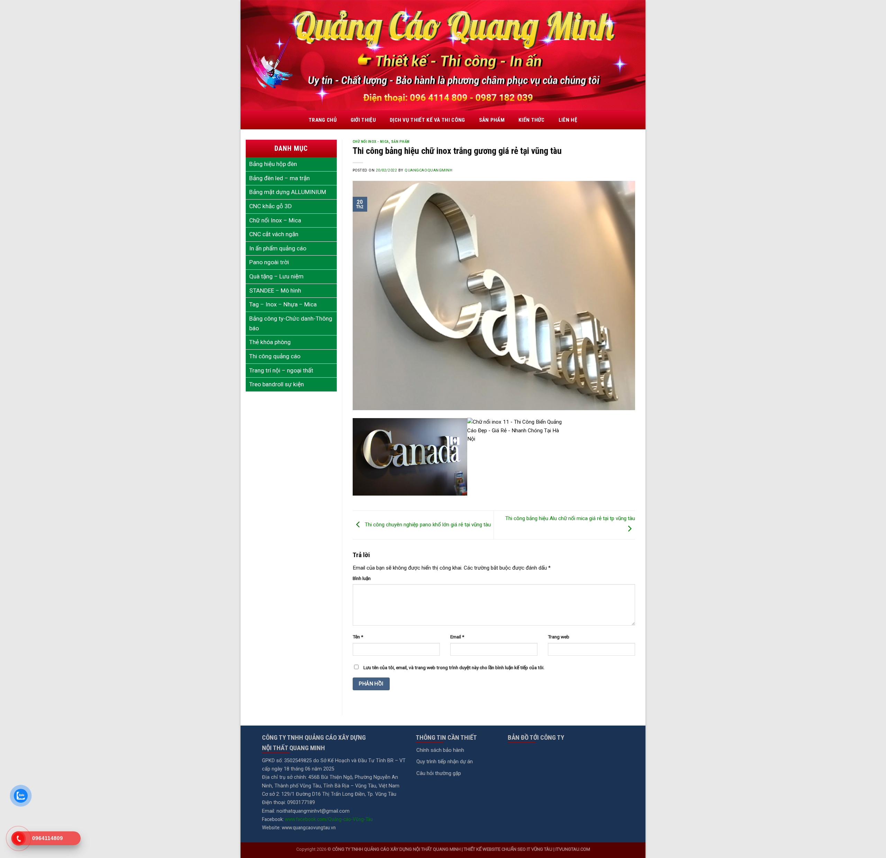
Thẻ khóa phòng (270, 342)
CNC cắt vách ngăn (273, 234)
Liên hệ (568, 120)
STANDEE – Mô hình (275, 290)
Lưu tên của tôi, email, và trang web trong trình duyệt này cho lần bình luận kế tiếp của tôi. (453, 667)
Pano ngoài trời (269, 262)
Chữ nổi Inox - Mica (371, 141)
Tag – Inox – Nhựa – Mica (283, 304)
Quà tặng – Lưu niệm (276, 276)
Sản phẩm (492, 120)
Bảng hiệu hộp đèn (273, 163)
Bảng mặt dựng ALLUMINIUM (287, 191)
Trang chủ (323, 120)
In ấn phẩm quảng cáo (277, 248)
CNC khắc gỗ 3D (270, 206)
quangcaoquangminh (428, 170)
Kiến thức (531, 120)
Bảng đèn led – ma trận (279, 178)
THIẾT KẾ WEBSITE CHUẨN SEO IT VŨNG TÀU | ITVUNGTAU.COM (527, 849)
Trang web (558, 636)
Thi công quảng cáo (274, 356)
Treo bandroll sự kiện (276, 384)
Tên (358, 636)
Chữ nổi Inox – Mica (275, 220)
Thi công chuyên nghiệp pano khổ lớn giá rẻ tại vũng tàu (427, 525)
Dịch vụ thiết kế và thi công (427, 120)
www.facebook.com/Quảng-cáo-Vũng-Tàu (329, 819)
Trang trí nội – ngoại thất (281, 370)
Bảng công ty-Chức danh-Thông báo (290, 323)
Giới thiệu (363, 120)
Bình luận (362, 578)
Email (457, 636)
